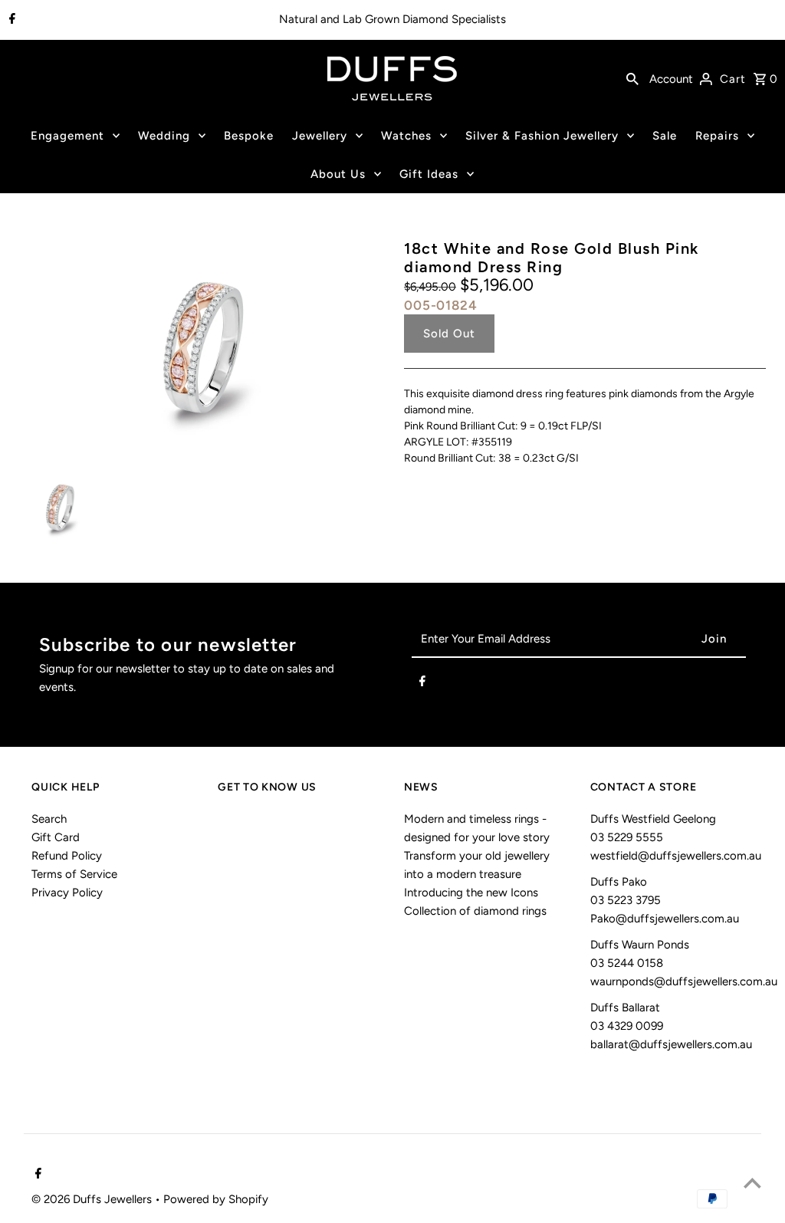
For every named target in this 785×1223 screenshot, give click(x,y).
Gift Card (55, 837)
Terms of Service (74, 874)
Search (49, 819)
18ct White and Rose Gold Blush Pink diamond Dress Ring (551, 257)
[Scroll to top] (752, 1182)
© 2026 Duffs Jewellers (93, 1199)
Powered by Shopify (215, 1199)
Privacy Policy (67, 892)
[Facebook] (10, 20)
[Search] (632, 78)
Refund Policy (66, 856)
